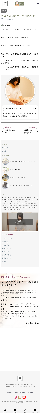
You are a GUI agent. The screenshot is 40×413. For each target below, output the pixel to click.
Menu (38, 3)
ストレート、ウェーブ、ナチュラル (22, 186)
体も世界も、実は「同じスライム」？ (22, 161)
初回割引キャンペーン (20, 222)
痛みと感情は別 (15, 169)
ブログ (4, 11)
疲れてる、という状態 (17, 178)
